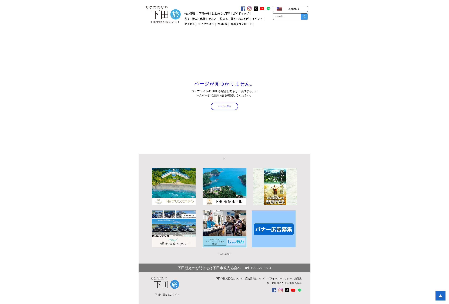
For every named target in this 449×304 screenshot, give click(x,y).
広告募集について (255, 278)
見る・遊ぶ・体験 (194, 18)
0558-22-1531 (261, 268)
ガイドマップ (241, 13)
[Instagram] (249, 8)
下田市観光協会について (229, 278)
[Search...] (304, 16)
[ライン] (268, 8)
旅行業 (298, 278)
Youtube (222, 23)
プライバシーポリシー (279, 278)
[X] (256, 8)
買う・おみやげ (239, 18)
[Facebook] (243, 8)
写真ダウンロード (241, 23)
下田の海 (204, 13)
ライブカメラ (206, 23)
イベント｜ (258, 18)
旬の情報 (189, 13)
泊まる (224, 18)
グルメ (213, 18)
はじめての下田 (221, 13)
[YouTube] (262, 8)
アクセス (189, 23)
